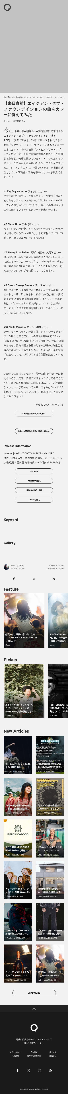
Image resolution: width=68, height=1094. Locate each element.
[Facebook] (17, 1070)
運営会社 (52, 1056)
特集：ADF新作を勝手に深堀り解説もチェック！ (35, 431)
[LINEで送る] (54, 579)
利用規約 (15, 1056)
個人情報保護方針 (34, 1056)
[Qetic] (7, 7)
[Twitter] (28, 1070)
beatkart (34, 471)
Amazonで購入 (34, 481)
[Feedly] (50, 1070)
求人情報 (52, 1052)
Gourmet (11, 97)
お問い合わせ (15, 1052)
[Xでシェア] (34, 579)
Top (5, 97)
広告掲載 (34, 1052)
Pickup (10, 659)
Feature (11, 589)
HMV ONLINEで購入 (34, 490)
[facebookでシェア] (14, 579)
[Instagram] (39, 1070)
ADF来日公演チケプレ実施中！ (34, 413)
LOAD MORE (34, 992)
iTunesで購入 (34, 500)
